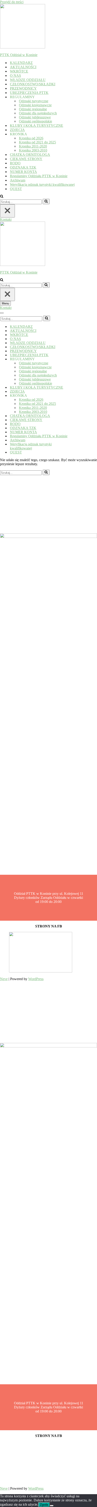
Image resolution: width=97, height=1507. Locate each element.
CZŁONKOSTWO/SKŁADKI (32, 84)
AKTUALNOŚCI (23, 67)
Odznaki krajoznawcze (35, 105)
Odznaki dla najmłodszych (38, 113)
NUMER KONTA (23, 172)
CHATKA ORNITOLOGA (30, 154)
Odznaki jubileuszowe (35, 117)
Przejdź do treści (11, 2)
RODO (15, 163)
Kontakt (6, 219)
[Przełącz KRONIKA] (79, 396)
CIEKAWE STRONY (26, 159)
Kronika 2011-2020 (33, 146)
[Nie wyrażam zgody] (51, 1505)
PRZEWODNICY (23, 88)
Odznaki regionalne (33, 109)
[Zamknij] (7, 211)
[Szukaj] (1, 197)
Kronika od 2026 (31, 138)
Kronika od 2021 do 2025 (37, 142)
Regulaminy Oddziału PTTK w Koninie (38, 176)
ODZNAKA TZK (23, 167)
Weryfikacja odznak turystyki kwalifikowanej (42, 184)
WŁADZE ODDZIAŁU (28, 80)
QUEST (16, 189)
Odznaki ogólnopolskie (35, 121)
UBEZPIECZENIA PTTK (29, 93)
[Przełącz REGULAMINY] (79, 359)
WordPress (36, 979)
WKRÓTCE (19, 71)
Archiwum (17, 180)
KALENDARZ (21, 63)
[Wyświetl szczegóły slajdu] (40, 971)
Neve (4, 979)
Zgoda (44, 1504)
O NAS (15, 75)
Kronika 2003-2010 (33, 150)
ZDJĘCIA (17, 130)
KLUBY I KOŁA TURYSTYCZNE (36, 125)
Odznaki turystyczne (33, 101)
